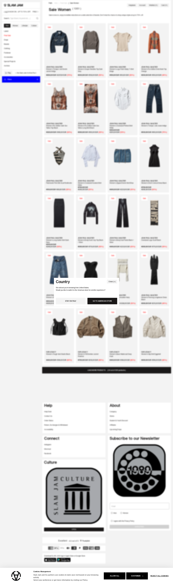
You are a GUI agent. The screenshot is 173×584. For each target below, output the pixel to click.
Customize (136, 576)
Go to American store (102, 301)
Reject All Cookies (159, 576)
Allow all (114, 576)
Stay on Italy (70, 301)
